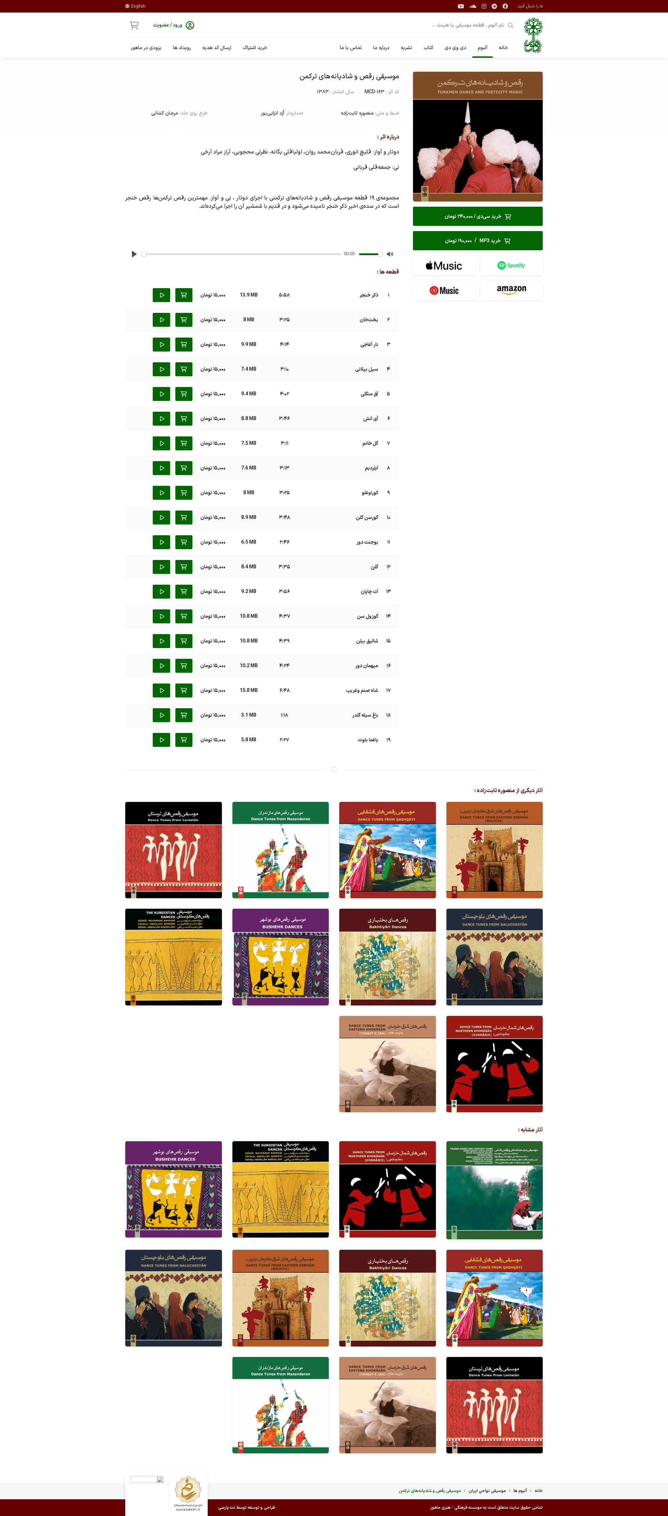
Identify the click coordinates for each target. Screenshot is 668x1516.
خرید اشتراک (255, 48)
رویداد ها (182, 48)
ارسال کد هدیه (216, 48)
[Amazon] (511, 290)
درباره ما (381, 48)
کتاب (428, 48)
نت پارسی (226, 1508)
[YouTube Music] (444, 290)
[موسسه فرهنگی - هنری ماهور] (533, 35)
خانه (503, 48)
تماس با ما (351, 48)
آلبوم (482, 48)
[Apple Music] (444, 265)
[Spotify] (511, 265)
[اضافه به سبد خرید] (183, 295)
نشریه (406, 48)
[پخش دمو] (161, 295)
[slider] (241, 254)
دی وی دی (455, 48)
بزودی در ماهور (146, 48)
